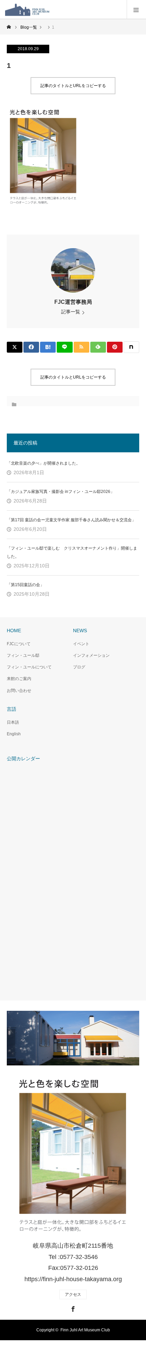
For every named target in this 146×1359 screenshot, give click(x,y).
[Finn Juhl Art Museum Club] (49, 9)
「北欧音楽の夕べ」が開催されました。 (43, 463)
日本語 (13, 722)
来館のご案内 (19, 678)
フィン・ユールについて (29, 667)
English (14, 734)
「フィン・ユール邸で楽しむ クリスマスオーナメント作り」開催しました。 (72, 552)
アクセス (73, 1294)
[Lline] (64, 347)
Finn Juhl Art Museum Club (85, 1330)
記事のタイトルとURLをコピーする (73, 85)
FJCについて (19, 643)
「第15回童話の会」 (25, 584)
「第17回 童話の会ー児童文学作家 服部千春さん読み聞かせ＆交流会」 (71, 520)
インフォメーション (91, 655)
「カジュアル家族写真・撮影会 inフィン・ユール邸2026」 (60, 491)
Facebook (72, 1308)
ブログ (79, 667)
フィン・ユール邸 (23, 655)
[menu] (136, 9)
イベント (81, 643)
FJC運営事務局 (73, 302)
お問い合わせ (19, 690)
